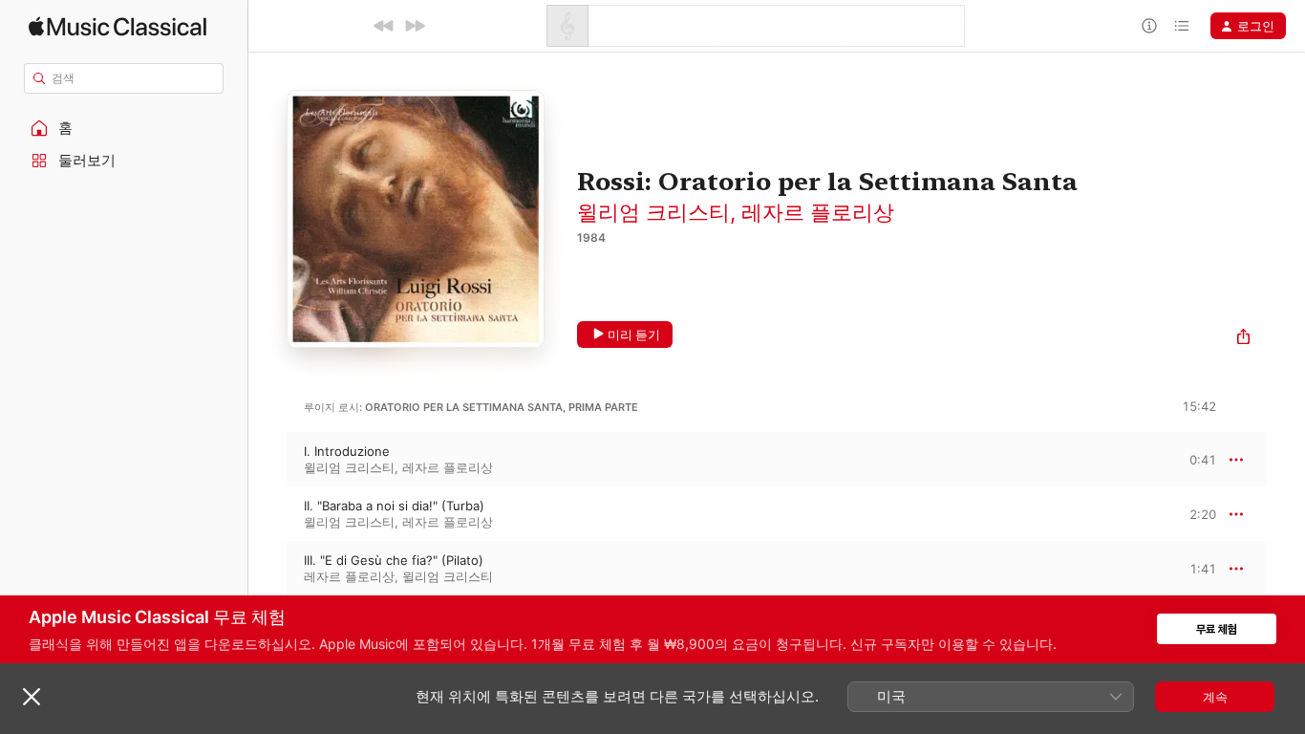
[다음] (414, 26)
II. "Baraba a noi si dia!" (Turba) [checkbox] (394, 505)
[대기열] (1181, 25)
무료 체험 (1216, 629)
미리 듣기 (634, 334)
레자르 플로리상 (817, 212)
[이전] (384, 26)
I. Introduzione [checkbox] (347, 451)
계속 (1215, 696)
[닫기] (31, 696)
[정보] (1149, 25)
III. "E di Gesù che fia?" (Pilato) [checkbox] (393, 560)
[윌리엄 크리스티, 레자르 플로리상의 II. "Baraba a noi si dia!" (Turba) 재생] (267, 514)
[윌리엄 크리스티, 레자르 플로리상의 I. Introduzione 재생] (267, 459)
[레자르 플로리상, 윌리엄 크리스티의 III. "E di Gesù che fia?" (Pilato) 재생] (267, 568)
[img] (117, 26)
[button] (124, 128)
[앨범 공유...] (1243, 339)
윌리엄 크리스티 (653, 212)
